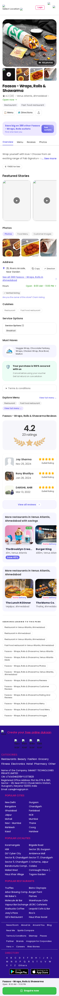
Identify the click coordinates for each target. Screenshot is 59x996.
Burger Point (35, 892)
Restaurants (8, 759)
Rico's (32, 913)
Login (40, 7)
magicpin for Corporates (39, 941)
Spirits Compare (25, 930)
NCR (31, 814)
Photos (8, 234)
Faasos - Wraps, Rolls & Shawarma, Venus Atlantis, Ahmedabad (29, 673)
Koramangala (12, 845)
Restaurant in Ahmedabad (18, 633)
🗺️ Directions (25, 112)
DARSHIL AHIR (24, 487)
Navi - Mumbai (13, 823)
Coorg (32, 827)
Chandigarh (35, 806)
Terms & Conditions (16, 935)
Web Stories (33, 946)
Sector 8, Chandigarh (16, 857)
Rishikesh (10, 827)
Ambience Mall (37, 853)
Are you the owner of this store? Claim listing (24, 297)
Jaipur (8, 814)
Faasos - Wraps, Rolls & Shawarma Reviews (26, 680)
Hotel (29, 763)
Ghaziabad (11, 810)
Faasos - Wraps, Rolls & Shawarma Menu (25, 703)
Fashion (32, 759)
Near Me (10, 930)
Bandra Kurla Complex (17, 866)
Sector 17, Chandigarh (41, 857)
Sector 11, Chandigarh (16, 861)
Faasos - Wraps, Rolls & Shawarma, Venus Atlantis (29, 651)
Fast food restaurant (30, 310)
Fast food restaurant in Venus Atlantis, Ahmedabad (29, 645)
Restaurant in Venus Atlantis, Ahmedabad (25, 627)
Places (43, 935)
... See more (49, 158)
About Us (25, 925)
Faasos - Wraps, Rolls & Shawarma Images (26, 715)
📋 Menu (8, 112)
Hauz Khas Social (38, 917)
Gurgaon (34, 802)
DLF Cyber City (13, 853)
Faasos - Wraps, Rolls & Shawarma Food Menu (27, 709)
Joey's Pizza (11, 913)
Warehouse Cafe (38, 900)
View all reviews (27, 504)
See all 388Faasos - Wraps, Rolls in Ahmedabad (29, 278)
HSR (7, 849)
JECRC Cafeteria (38, 904)
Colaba (33, 866)
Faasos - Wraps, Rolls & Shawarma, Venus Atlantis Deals (29, 658)
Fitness (5, 763)
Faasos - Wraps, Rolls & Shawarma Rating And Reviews (27, 696)
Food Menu (22, 234)
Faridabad (34, 810)
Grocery (43, 759)
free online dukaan (38, 732)
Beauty (22, 759)
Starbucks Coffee (14, 908)
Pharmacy (40, 763)
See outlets (47, 128)
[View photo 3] (36, 74)
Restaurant (10, 310)
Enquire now (31, 990)
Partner (10, 941)
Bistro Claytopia (37, 888)
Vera (8, 946)
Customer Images (42, 234)
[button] (9, 74)
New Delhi (10, 802)
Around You (39, 925)
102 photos (47, 62)
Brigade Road (36, 845)
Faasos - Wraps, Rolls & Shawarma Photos (25, 666)
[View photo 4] (50, 74)
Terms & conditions (19, 388)
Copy (37, 268)
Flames (33, 896)
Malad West (11, 870)
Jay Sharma (23, 459)
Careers (20, 946)
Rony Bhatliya (24, 473)
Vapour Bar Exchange (16, 904)
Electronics (18, 763)
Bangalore (10, 806)
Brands (20, 941)
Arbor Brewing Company (17, 892)
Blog (49, 925)
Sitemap (33, 935)
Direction (51, 268)
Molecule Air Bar (13, 900)
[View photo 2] (22, 74)
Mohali (8, 819)
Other (52, 763)
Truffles (9, 888)
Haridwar (33, 831)
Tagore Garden (37, 874)
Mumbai (33, 819)
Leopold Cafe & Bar (39, 908)
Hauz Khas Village (14, 874)
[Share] (39, 112)
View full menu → (47, 397)
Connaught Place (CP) (41, 870)
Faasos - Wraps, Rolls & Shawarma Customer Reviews (27, 687)
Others (22, 965)
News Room (12, 925)
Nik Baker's (10, 896)
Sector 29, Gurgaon (39, 849)
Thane (32, 823)
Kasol (8, 831)
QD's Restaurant (14, 917)
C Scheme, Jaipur (38, 861)
